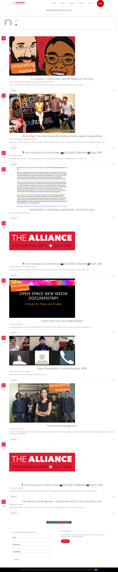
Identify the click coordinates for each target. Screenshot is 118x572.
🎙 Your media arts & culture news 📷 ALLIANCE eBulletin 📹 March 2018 (62, 485)
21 (67, 522)
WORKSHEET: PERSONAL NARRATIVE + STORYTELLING (62, 209)
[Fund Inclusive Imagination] (42, 403)
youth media (34, 82)
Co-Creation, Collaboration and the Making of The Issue (62, 78)
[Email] (16, 25)
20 (64, 522)
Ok (96, 569)
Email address (17, 551)
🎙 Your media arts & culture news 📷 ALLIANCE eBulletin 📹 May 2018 (62, 152)
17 (56, 522)
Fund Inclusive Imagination (62, 425)
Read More (14, 90)
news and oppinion (31, 139)
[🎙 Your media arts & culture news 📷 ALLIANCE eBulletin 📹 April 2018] (42, 240)
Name (14, 537)
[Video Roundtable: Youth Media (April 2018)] (42, 350)
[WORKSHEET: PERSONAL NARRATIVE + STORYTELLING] (42, 187)
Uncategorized (26, 82)
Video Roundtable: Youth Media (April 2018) (62, 368)
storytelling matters (47, 82)
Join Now (65, 541)
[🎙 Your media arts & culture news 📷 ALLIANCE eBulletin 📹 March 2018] (42, 462)
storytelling (18, 82)
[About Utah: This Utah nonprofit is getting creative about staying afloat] (42, 113)
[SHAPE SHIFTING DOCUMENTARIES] (42, 298)
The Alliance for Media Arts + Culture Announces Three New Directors (62, 501)
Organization (16, 544)
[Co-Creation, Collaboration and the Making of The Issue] (42, 56)
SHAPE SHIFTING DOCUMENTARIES (62, 321)
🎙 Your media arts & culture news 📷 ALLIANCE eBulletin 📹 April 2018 (62, 263)
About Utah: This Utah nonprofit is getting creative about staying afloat (62, 136)
